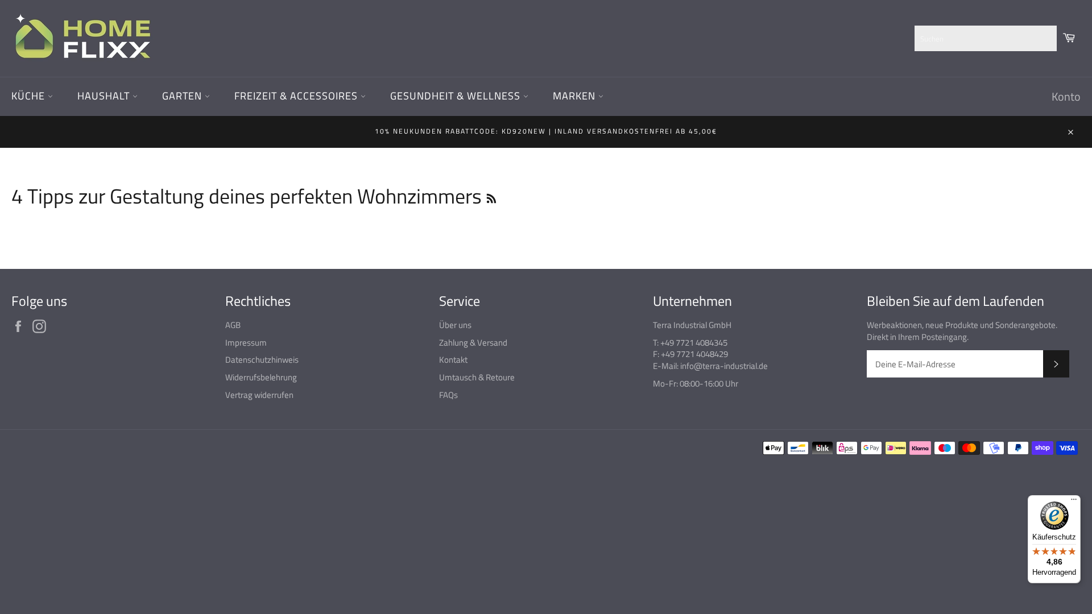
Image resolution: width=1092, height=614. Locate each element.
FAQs (448, 394)
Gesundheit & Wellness (456, 95)
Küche (29, 95)
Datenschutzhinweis (262, 359)
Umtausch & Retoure (477, 377)
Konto (1066, 96)
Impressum (246, 342)
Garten (183, 95)
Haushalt (105, 95)
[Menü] (1074, 502)
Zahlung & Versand (473, 342)
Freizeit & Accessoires (297, 95)
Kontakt (453, 359)
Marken (575, 95)
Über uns (455, 324)
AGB (233, 324)
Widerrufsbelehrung (261, 377)
